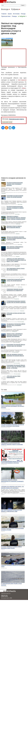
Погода (23, 13)
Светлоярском (22, 80)
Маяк (23, 88)
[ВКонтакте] (3, 127)
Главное (3, 13)
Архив (10, 13)
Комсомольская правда (16, 119)
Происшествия (5, 16)
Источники (16, 13)
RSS (11, 598)
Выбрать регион (4, 596)
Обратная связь (4, 595)
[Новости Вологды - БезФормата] (8, 1)
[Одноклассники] (6, 127)
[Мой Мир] (13, 127)
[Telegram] (10, 127)
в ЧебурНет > (22, 16)
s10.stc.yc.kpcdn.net (7, 47)
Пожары (14, 16)
